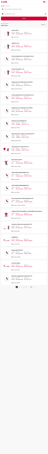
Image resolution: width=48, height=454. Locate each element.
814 (31, 287)
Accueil (2, 5)
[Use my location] (45, 14)
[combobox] (24, 14)
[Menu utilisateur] (45, 2)
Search (24, 18)
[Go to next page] (34, 287)
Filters (42, 24)
